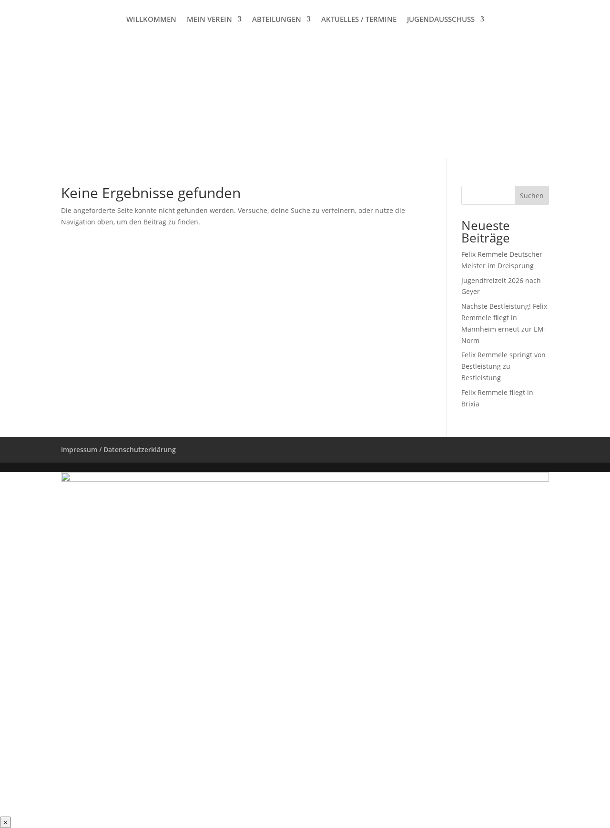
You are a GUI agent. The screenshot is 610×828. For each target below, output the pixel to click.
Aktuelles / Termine (358, 20)
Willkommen (151, 20)
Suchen (532, 195)
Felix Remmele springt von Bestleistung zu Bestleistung (503, 366)
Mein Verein (209, 20)
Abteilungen (276, 20)
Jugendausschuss (441, 20)
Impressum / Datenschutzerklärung (118, 449)
